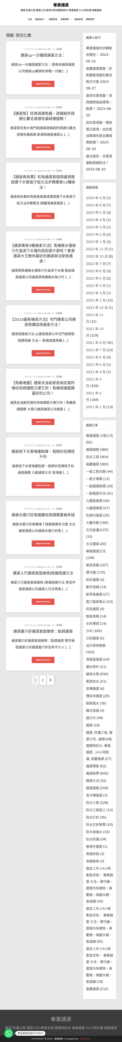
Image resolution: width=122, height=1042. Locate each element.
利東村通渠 (94, 515)
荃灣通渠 (92, 689)
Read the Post (45, 84)
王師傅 (59, 49)
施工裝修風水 (96, 602)
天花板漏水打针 (97, 530)
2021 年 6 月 (96, 357)
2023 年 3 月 (96, 227)
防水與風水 (94, 832)
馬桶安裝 (92, 854)
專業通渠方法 (96, 551)
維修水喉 (92, 674)
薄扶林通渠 (94, 696)
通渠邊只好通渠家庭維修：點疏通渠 (43, 631)
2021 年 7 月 (96, 350)
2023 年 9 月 (96, 198)
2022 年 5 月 (96, 278)
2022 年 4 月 (96, 286)
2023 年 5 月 (96, 213)
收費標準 (65, 19)
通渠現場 (78, 19)
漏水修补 (92, 667)
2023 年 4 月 (96, 220)
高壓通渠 (93, 464)
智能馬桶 (92, 616)
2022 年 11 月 (97, 249)
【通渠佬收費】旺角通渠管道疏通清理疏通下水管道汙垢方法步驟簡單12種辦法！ (43, 182)
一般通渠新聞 (96, 486)
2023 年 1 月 (96, 242)
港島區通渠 (94, 659)
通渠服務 (93, 450)
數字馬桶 (92, 587)
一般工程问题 (96, 472)
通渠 (89, 725)
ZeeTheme (85, 1039)
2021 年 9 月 (96, 343)
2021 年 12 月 (97, 308)
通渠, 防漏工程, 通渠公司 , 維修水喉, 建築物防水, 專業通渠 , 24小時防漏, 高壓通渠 (99, 746)
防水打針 (92, 817)
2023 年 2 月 (96, 235)
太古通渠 (92, 544)
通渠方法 (92, 781)
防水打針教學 (96, 825)
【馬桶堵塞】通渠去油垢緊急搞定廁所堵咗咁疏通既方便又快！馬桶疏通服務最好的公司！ (43, 388)
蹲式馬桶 (92, 711)
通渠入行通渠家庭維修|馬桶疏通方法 (43, 573)
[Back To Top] (117, 1036)
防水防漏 (92, 839)
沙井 (89, 631)
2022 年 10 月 (97, 256)
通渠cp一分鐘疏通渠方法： (43, 55)
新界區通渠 (94, 594)
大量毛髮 (92, 523)
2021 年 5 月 (96, 365)
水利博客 (92, 624)
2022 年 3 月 (96, 293)
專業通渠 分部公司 (99, 436)
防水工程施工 (96, 810)
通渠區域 (39, 19)
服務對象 (53, 19)
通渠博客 (92, 766)
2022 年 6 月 (96, 271)
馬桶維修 (92, 861)
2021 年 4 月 (96, 372)
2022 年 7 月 (96, 264)
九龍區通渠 (94, 501)
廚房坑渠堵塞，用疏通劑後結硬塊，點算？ (99, 102)
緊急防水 (92, 681)
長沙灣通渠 (94, 795)
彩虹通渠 (92, 580)
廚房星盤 (92, 565)
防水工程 (93, 457)
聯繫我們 (90, 19)
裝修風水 (92, 703)
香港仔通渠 (94, 847)
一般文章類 (94, 479)
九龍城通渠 (94, 508)
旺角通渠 (92, 609)
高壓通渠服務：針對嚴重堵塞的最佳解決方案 (99, 75)
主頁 (30, 19)
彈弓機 (91, 572)
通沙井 (91, 718)
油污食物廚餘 (96, 646)
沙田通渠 (92, 638)
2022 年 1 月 (96, 300)
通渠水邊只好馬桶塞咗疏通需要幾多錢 (43, 515)
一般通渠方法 (96, 493)
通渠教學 (92, 773)
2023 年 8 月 (96, 205)
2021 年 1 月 (96, 407)
